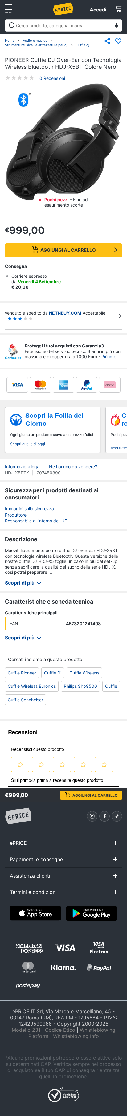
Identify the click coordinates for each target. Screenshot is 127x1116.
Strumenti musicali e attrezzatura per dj (36, 45)
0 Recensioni (52, 78)
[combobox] (63, 25)
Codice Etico (60, 1030)
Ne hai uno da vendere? (73, 466)
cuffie (111, 686)
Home (9, 40)
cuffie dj (52, 672)
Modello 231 (26, 1030)
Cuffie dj (82, 45)
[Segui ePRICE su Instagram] (92, 816)
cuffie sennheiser (25, 699)
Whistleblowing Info (76, 1036)
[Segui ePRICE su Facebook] (104, 816)
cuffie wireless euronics (32, 686)
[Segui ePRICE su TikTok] (117, 816)
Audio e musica (35, 40)
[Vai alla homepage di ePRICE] (18, 816)
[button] (63, 142)
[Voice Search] (116, 26)
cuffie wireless (84, 672)
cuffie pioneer (22, 672)
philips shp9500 (80, 686)
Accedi (98, 10)
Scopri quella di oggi (27, 444)
